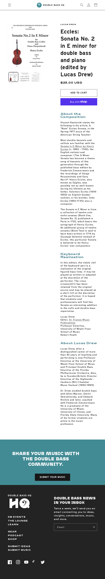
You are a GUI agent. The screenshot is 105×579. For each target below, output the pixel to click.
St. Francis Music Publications (75, 321)
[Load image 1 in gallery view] (13, 77)
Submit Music (19, 550)
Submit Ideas (19, 546)
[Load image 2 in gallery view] (24, 77)
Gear (12, 531)
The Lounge (18, 520)
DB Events (17, 516)
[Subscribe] (93, 527)
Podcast (15, 535)
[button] (9, 5)
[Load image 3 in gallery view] (35, 77)
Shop (12, 539)
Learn (13, 524)
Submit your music (52, 477)
